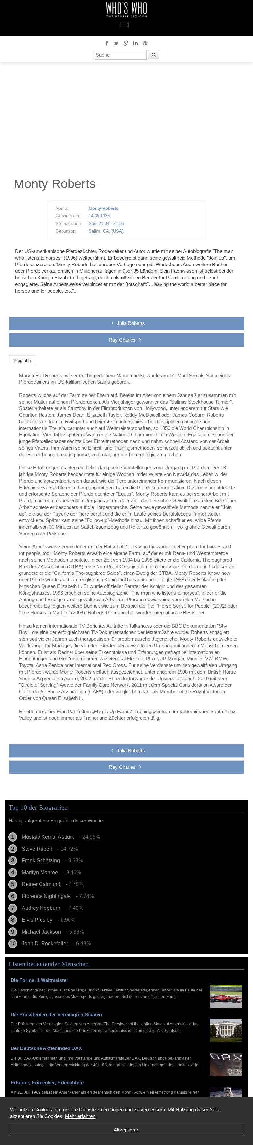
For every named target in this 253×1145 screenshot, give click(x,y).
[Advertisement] (126, 121)
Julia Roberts (131, 323)
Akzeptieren (126, 1129)
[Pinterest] (145, 43)
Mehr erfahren (80, 1116)
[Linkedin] (135, 43)
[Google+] (126, 43)
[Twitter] (116, 43)
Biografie (22, 360)
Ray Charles (122, 340)
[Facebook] (107, 43)
